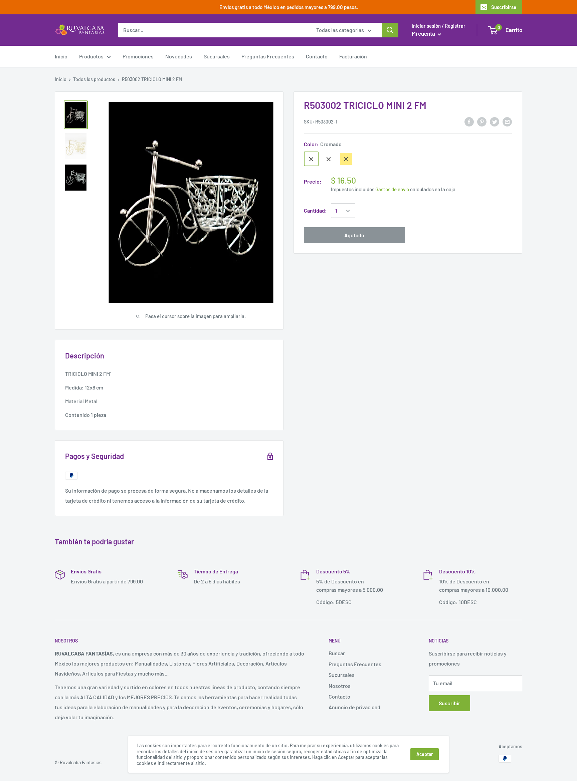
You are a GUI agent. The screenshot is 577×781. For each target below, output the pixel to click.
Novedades (178, 56)
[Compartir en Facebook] (469, 121)
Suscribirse (503, 7)
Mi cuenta (424, 33)
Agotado (354, 235)
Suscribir (449, 703)
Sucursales (217, 56)
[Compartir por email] (507, 121)
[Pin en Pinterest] (482, 121)
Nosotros (340, 686)
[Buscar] (390, 30)
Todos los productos (94, 79)
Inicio (61, 56)
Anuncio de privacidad (354, 707)
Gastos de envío (392, 190)
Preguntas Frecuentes (267, 56)
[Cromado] (311, 159)
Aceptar (424, 754)
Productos (91, 56)
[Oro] (346, 159)
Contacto (317, 56)
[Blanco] (329, 159)
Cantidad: (315, 211)
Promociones (138, 56)
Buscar (337, 653)
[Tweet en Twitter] (494, 121)
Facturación (353, 56)
